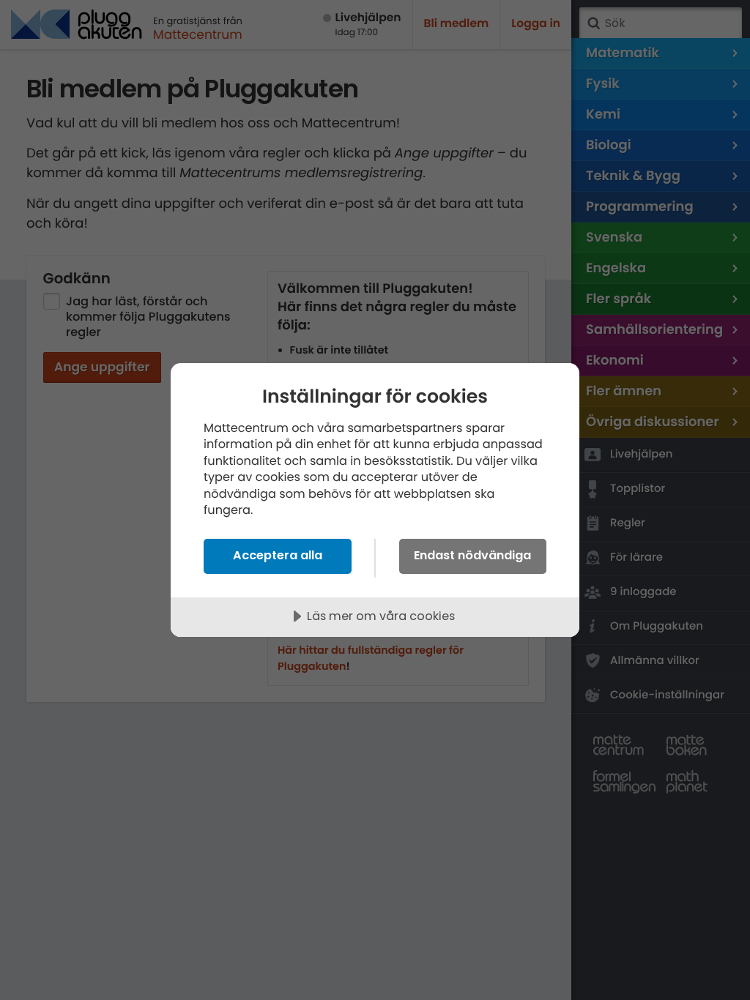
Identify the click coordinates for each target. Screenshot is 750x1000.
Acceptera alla (277, 555)
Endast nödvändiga (472, 555)
